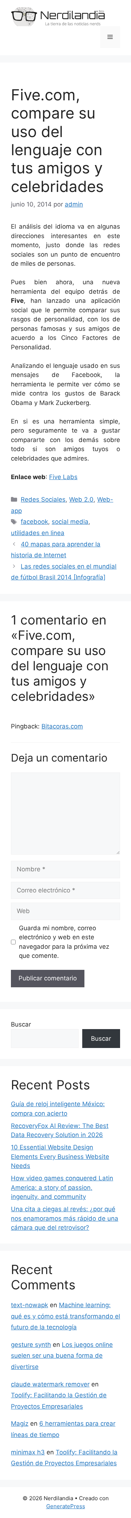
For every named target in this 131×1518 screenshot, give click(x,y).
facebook (34, 521)
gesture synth (31, 1344)
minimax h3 (28, 1452)
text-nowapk (29, 1305)
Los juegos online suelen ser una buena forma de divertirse (62, 1355)
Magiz (19, 1423)
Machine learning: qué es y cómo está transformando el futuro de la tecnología (65, 1316)
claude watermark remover (50, 1384)
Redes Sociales (43, 499)
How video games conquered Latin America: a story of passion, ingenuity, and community (62, 1187)
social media (70, 521)
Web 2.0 (81, 499)
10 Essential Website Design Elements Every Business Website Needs (60, 1156)
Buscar (21, 1024)
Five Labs (63, 477)
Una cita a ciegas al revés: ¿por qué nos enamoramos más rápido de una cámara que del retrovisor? (64, 1218)
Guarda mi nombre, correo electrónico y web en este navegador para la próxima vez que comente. (64, 942)
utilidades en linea (37, 533)
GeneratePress (65, 1506)
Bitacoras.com (62, 726)
